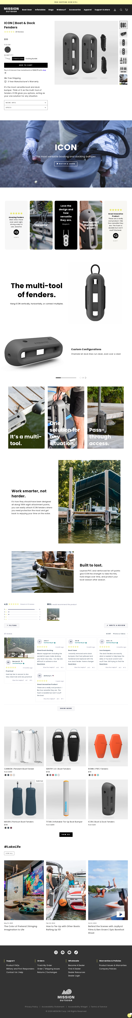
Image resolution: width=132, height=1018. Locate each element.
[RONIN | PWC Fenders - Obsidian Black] (90, 775)
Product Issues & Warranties (113, 965)
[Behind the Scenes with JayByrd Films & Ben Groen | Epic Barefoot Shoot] (108, 890)
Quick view (24, 764)
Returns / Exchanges (47, 972)
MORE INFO (11, 103)
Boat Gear (27, 9)
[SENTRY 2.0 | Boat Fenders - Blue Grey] (50, 775)
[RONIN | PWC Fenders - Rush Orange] (95, 775)
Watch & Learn (67, 164)
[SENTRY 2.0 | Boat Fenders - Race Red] (53, 775)
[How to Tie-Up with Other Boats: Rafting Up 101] (66, 890)
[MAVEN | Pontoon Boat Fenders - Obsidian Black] (5, 828)
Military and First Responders (20, 968)
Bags (51, 9)
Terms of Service (99, 1006)
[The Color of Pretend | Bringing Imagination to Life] (24, 890)
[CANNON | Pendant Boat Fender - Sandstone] (11, 775)
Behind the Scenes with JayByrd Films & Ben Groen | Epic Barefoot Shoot (106, 929)
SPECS (9, 107)
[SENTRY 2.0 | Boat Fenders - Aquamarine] (56, 775)
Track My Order (44, 965)
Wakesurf (61, 9)
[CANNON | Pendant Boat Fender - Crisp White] (14, 775)
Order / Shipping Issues (48, 968)
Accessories (75, 9)
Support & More (102, 9)
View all (66, 834)
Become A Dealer (76, 965)
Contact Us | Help (14, 972)
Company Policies (107, 968)
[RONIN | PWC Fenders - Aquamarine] (98, 775)
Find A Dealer (74, 968)
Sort (109, 634)
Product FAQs (12, 965)
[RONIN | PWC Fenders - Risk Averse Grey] (92, 775)
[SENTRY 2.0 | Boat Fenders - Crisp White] (59, 775)
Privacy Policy (31, 1006)
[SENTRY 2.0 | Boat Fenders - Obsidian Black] (47, 775)
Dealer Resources (76, 972)
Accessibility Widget (78, 1006)
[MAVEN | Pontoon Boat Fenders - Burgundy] (11, 828)
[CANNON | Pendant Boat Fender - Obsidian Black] (5, 775)
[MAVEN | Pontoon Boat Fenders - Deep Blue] (8, 828)
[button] (26, 32)
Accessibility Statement (53, 1006)
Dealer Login (74, 975)
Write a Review (118, 626)
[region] (53, 614)
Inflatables (40, 9)
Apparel (88, 9)
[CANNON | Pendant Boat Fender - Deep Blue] (8, 775)
